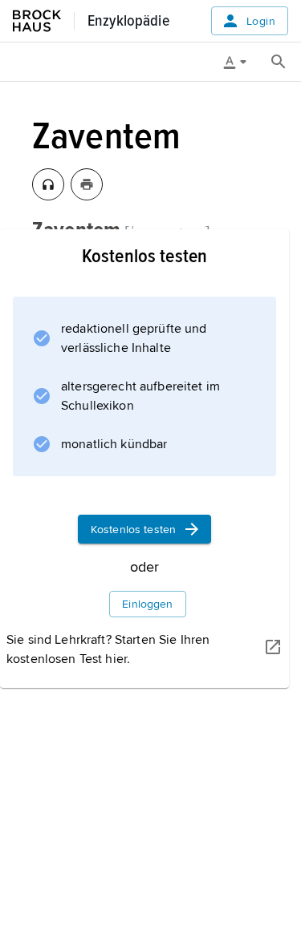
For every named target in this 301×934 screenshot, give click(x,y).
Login (260, 21)
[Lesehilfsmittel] (240, 61)
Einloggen (147, 604)
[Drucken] (87, 184)
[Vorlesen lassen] (48, 184)
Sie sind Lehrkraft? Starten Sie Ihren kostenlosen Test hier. (107, 649)
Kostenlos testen (133, 529)
